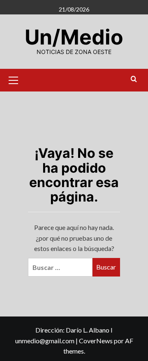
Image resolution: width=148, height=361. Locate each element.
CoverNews (96, 341)
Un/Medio (74, 37)
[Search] (134, 79)
